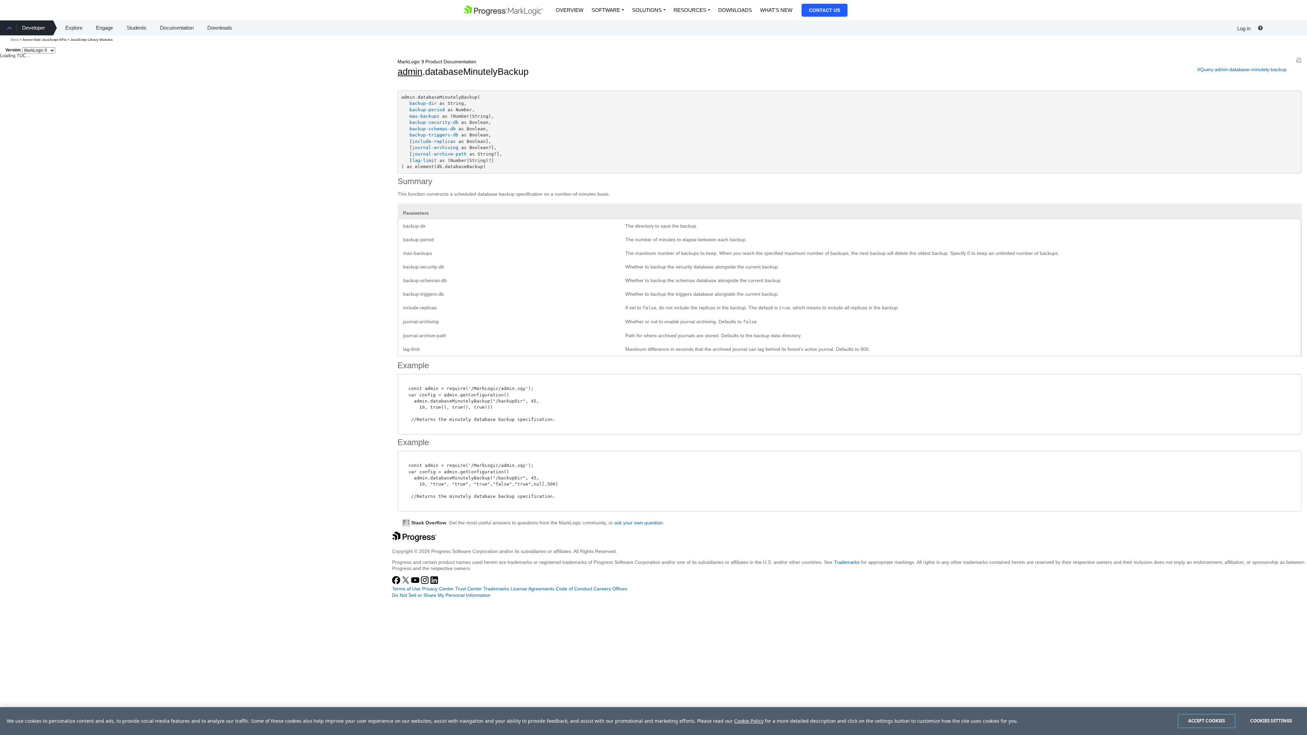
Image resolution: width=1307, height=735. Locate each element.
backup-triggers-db (433, 134)
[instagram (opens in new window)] (425, 582)
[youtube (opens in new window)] (416, 582)
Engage (104, 28)
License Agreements (532, 588)
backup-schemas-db (432, 128)
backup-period (427, 109)
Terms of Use (406, 588)
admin (410, 72)
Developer (33, 28)
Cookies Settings (1271, 721)
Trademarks (847, 562)
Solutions (647, 10)
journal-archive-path (439, 154)
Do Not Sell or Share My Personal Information (441, 595)
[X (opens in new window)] (406, 582)
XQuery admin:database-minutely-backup (1242, 69)
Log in (1243, 28)
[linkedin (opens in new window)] (434, 582)
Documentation (177, 28)
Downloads (735, 10)
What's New (776, 10)
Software (606, 10)
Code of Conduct (574, 588)
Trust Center (468, 588)
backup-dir (423, 103)
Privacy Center (438, 588)
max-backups (424, 116)
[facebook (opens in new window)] (397, 582)
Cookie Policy (748, 721)
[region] (653, 721)
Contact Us (824, 10)
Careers (602, 588)
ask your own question (638, 522)
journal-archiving (435, 147)
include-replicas (434, 141)
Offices (619, 588)
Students (136, 28)
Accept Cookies (1206, 721)
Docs (14, 40)
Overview (569, 10)
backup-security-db (433, 122)
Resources (690, 10)
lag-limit (424, 160)
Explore (73, 28)
